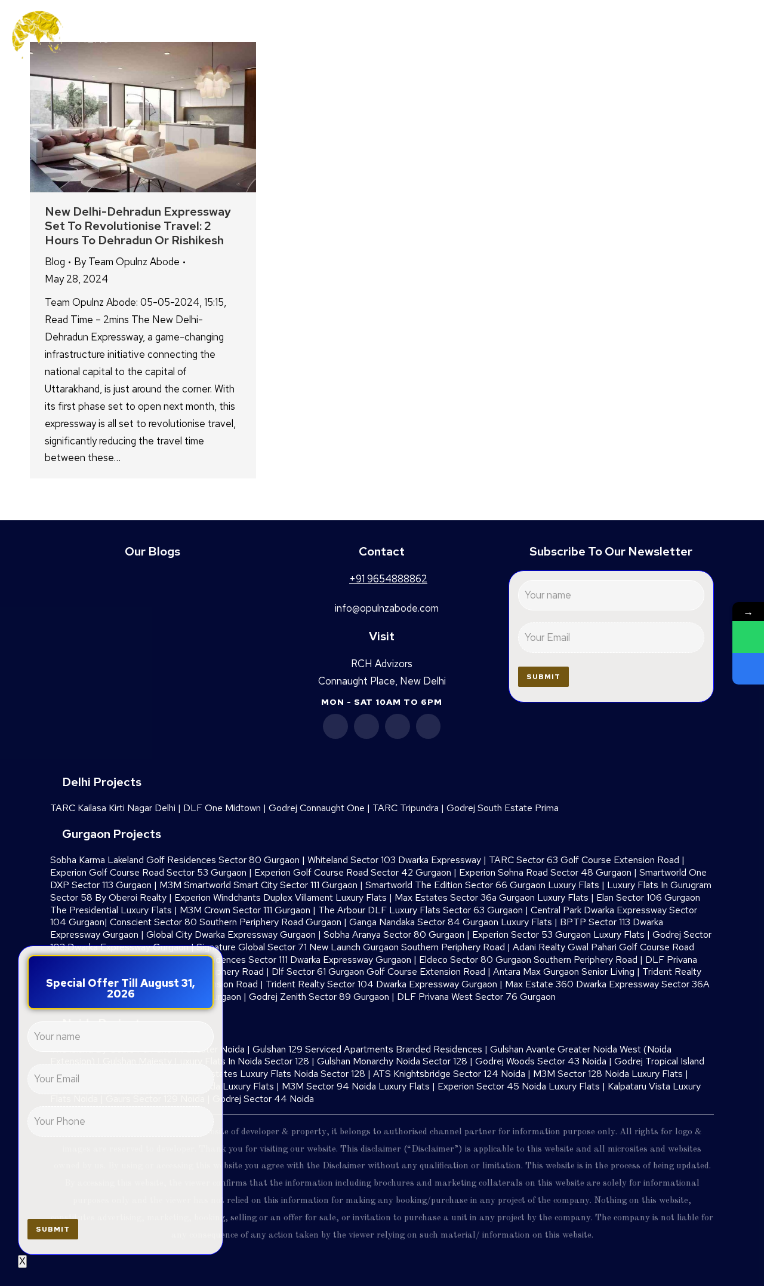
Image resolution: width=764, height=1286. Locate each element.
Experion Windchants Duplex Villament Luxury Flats (280, 897)
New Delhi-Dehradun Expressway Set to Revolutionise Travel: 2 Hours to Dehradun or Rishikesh (138, 226)
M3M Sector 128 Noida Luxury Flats (608, 1073)
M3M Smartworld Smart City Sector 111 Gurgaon (258, 885)
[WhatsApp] (748, 637)
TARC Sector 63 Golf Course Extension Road (584, 860)
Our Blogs (152, 551)
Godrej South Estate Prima (502, 808)
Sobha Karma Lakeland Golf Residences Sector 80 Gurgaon (175, 860)
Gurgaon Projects (111, 834)
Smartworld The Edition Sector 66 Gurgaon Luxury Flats (482, 885)
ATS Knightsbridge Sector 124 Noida (449, 1073)
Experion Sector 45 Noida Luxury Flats (519, 1086)
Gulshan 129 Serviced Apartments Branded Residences (367, 1049)
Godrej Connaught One (317, 808)
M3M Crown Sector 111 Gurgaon (245, 910)
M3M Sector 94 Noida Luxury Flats (356, 1086)
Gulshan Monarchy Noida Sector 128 (392, 1061)
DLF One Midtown (222, 808)
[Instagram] (428, 726)
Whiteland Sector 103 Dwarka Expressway (394, 860)
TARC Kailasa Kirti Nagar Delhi (112, 808)
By (127, 261)
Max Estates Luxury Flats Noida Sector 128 (274, 1073)
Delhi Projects (101, 782)
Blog (55, 261)
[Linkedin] (366, 726)
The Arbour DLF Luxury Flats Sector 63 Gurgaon (420, 910)
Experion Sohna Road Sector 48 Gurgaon (545, 872)
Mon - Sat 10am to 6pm (381, 701)
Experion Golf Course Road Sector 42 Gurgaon (352, 872)
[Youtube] (397, 726)
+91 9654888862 (677, 37)
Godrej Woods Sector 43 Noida (540, 1061)
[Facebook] (335, 726)
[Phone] (748, 669)
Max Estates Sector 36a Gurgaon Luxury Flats (492, 897)
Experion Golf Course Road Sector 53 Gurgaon (148, 872)
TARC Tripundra (405, 808)
